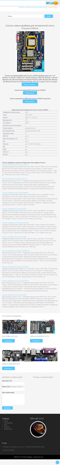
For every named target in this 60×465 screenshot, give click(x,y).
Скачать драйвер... (30, 84)
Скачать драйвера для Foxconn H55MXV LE (16, 251)
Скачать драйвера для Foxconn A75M (14, 295)
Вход (5, 425)
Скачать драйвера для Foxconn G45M (14, 237)
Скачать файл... (30, 101)
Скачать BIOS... (30, 93)
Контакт (6, 427)
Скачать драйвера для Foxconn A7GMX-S (15, 267)
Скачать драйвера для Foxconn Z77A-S (14, 178)
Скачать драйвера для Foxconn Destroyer (15, 223)
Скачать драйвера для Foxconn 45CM (14, 209)
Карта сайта (8, 429)
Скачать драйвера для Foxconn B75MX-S (15, 281)
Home (6, 421)
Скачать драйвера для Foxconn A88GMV (15, 192)
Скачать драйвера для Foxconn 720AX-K (15, 165)
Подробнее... (8, 341)
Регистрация (8, 423)
